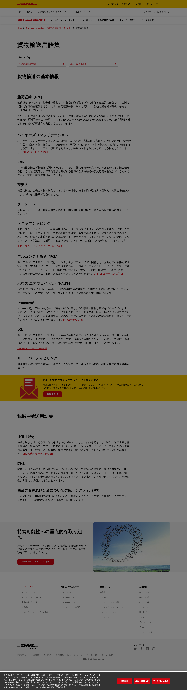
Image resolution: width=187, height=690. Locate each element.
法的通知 (63, 687)
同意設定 (124, 681)
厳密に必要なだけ (142, 681)
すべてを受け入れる (160, 681)
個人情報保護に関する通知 (50, 687)
